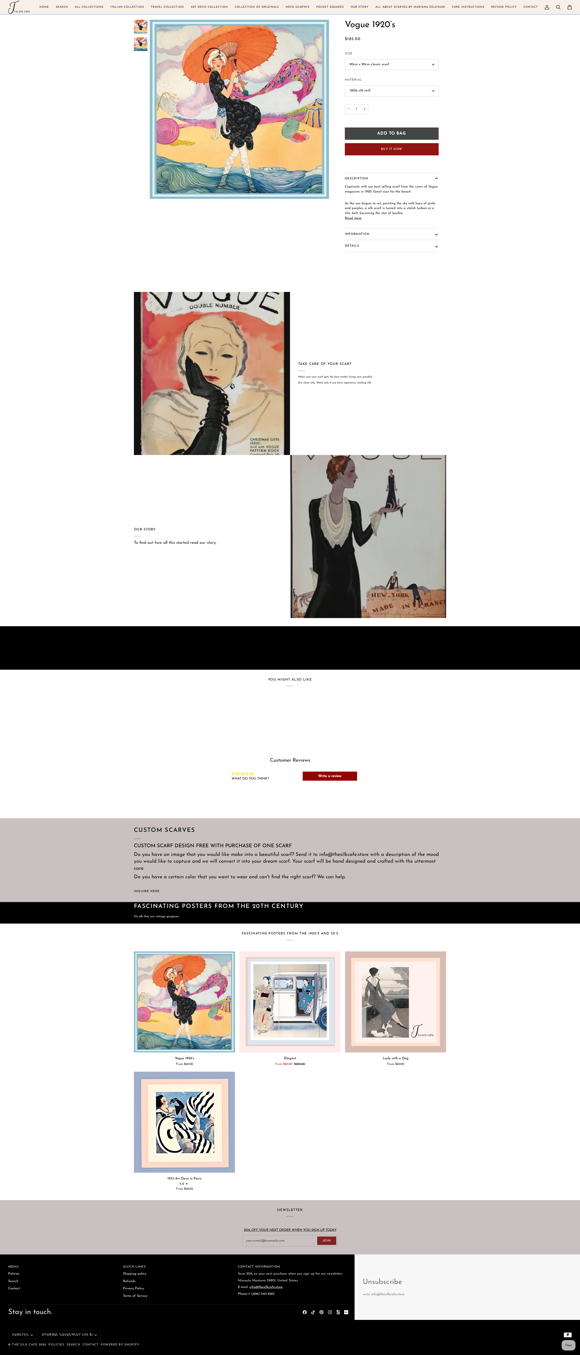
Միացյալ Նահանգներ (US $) (67, 1334)
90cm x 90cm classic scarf (369, 64)
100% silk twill (360, 90)
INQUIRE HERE (147, 891)
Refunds (129, 1281)
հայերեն (20, 1334)
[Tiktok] (313, 1312)
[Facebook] (305, 1312)
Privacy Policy (133, 1288)
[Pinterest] (321, 1312)
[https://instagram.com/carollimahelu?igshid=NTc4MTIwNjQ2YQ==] (346, 1312)
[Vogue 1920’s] (184, 1001)
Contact (14, 1288)
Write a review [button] (329, 776)
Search (13, 1281)
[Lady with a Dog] (395, 1001)
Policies (13, 1274)
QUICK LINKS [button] (134, 1266)
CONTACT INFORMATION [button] (259, 1266)
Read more (353, 218)
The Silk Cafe (24, 1344)
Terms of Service (135, 1296)
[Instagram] (330, 1312)
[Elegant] (290, 1001)
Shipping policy (134, 1274)
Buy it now (391, 149)
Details (352, 245)
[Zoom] (158, 190)
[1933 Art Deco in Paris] (184, 1122)
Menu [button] (13, 1266)
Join (327, 1240)
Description (356, 178)
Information (357, 234)
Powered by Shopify (120, 1344)
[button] (44, 7)
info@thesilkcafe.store (266, 1287)
